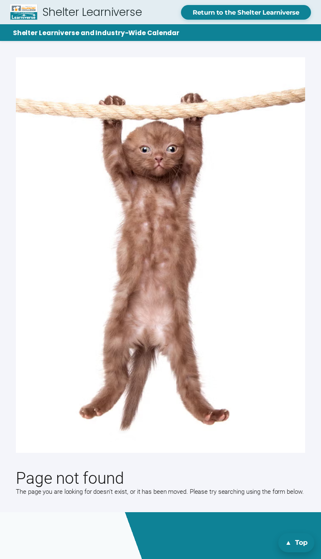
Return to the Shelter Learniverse (246, 12)
